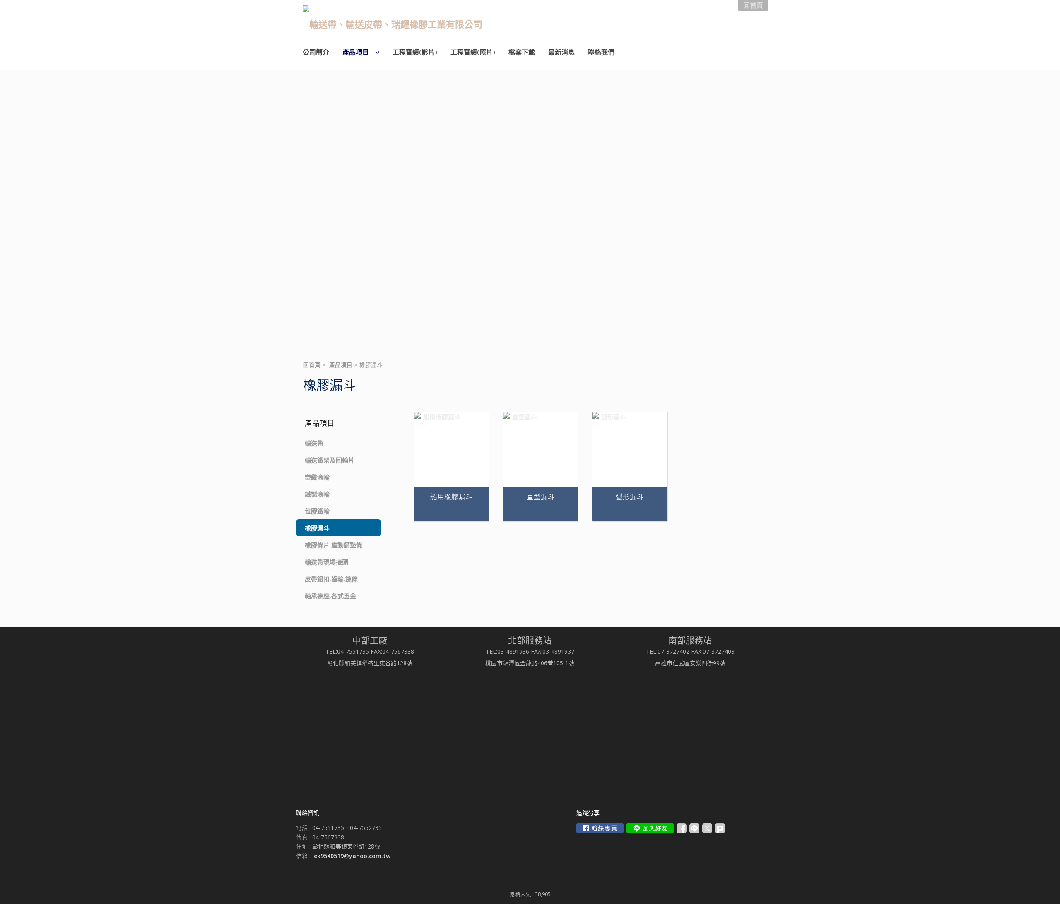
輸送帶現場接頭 (326, 562)
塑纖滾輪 (317, 477)
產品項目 (340, 365)
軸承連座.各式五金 (330, 596)
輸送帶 (314, 443)
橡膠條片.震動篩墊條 (333, 545)
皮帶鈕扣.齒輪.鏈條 (331, 579)
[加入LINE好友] (650, 828)
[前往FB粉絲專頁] (600, 828)
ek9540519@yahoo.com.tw (352, 856)
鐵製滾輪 (317, 494)
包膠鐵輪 (317, 511)
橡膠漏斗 (317, 528)
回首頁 (311, 365)
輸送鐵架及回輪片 (329, 460)
